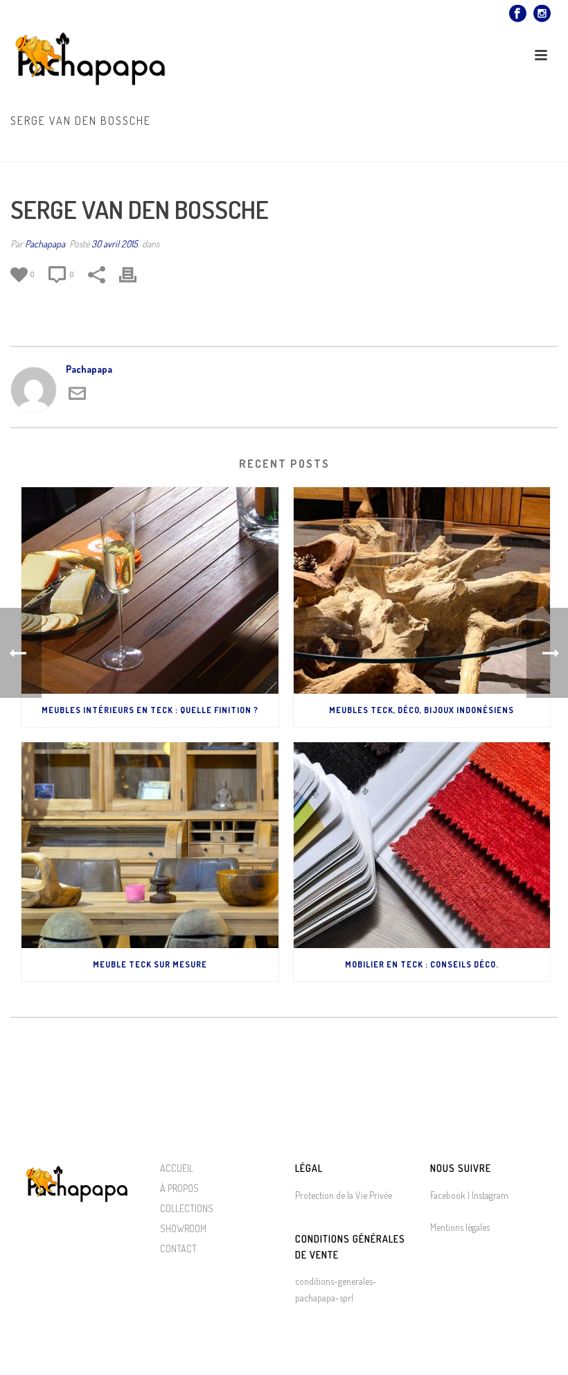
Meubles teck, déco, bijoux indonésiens (421, 710)
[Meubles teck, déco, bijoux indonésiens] (422, 590)
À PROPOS (179, 1188)
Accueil (429, 148)
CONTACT (178, 1248)
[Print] (134, 274)
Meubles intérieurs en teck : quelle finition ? (150, 710)
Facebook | (450, 1195)
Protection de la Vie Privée (343, 1195)
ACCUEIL (176, 1168)
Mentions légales (460, 1227)
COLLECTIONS (186, 1208)
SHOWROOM (183, 1228)
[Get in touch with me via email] (77, 398)
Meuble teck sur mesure (150, 964)
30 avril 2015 (114, 243)
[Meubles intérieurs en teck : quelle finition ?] (149, 590)
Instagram (489, 1195)
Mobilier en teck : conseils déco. (422, 964)
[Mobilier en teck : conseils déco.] (422, 845)
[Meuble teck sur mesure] (149, 845)
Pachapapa (45, 243)
